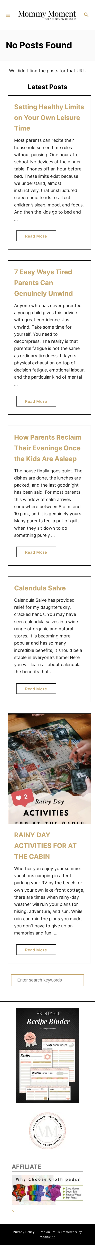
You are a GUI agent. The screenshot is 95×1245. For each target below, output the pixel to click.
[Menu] (8, 15)
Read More (37, 237)
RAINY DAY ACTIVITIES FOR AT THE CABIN (45, 846)
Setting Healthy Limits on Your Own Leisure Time (49, 117)
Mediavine (47, 1237)
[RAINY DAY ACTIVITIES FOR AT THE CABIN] (49, 769)
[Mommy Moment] (46, 15)
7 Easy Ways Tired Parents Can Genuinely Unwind (43, 283)
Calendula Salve (40, 588)
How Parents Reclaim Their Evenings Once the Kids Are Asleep (48, 448)
